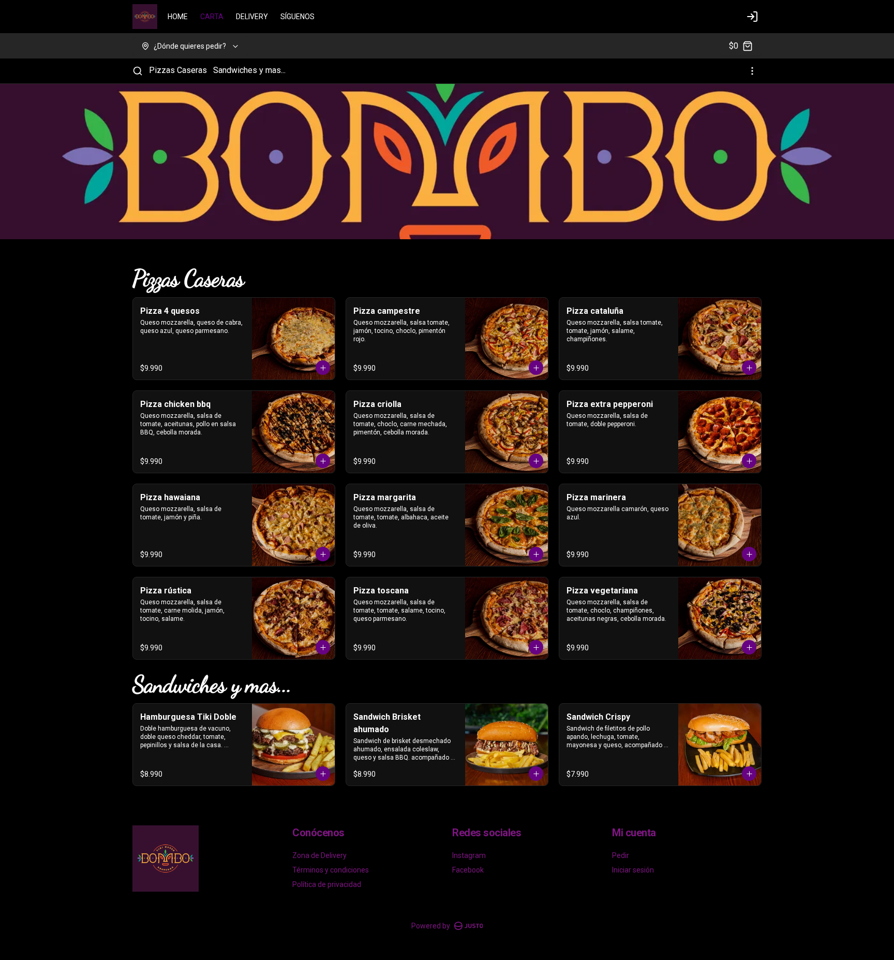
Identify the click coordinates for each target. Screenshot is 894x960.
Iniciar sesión (633, 870)
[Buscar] (137, 71)
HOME (178, 16)
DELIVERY (252, 16)
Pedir (620, 855)
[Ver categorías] (752, 71)
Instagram (469, 855)
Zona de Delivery (319, 855)
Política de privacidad (326, 884)
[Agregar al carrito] (323, 367)
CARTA (212, 16)
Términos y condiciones (330, 870)
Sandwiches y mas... (249, 70)
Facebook (468, 870)
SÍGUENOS (297, 16)
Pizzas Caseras (178, 70)
